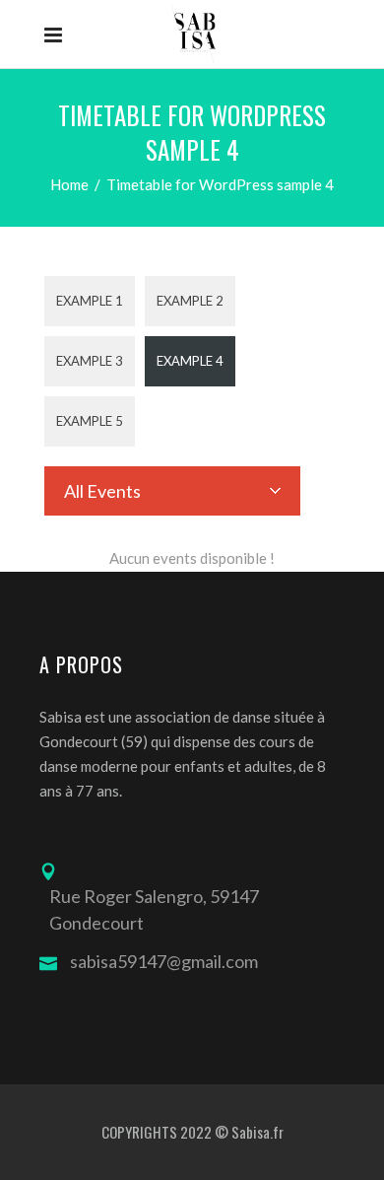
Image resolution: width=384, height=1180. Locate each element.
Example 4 (190, 361)
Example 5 (89, 421)
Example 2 (190, 301)
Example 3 (89, 361)
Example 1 (89, 301)
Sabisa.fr (257, 1132)
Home (69, 184)
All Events (102, 491)
